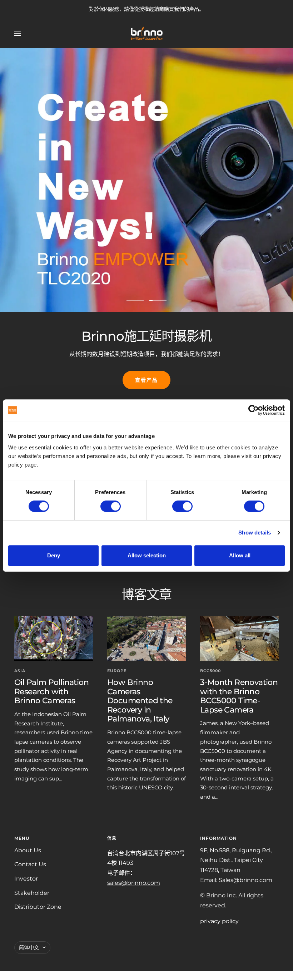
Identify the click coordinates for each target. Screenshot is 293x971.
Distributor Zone (37, 906)
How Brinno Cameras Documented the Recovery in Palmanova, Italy (140, 700)
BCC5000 (210, 670)
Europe (116, 670)
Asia (19, 670)
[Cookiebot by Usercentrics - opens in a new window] (253, 410)
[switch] (110, 506)
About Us (27, 850)
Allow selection (147, 555)
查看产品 (146, 380)
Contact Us (30, 864)
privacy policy (219, 921)
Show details (254, 532)
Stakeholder (31, 892)
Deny (53, 555)
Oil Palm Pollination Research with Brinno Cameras (51, 691)
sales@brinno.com (133, 882)
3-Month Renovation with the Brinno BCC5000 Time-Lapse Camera (239, 696)
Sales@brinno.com (245, 880)
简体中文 (29, 947)
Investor (26, 878)
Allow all (239, 555)
